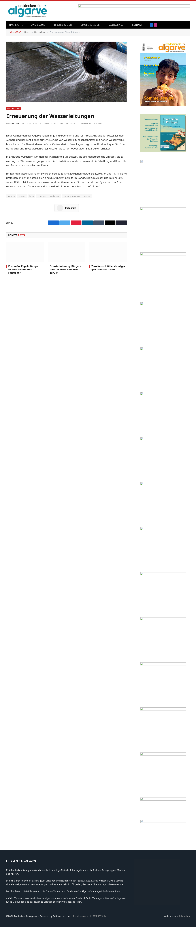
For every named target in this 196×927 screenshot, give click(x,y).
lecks (31, 196)
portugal (42, 196)
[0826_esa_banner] (163, 105)
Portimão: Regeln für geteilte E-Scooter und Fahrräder (23, 270)
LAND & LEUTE (37, 24)
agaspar (14, 123)
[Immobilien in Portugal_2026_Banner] (163, 151)
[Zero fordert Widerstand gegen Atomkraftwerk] (108, 252)
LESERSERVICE (116, 24)
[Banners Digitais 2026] (163, 349)
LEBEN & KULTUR (63, 24)
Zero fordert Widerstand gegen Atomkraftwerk (108, 268)
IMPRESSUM (99, 916)
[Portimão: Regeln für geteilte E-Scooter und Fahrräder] (25, 252)
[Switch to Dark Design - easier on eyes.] (186, 24)
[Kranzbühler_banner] (163, 709)
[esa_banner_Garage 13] (163, 754)
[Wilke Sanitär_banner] (163, 619)
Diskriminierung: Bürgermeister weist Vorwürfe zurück (65, 270)
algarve (11, 196)
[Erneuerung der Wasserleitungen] (66, 72)
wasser (87, 196)
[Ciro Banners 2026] (163, 394)
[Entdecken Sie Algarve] (27, 11)
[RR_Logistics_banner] (163, 574)
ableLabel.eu (183, 916)
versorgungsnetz (72, 196)
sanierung (55, 196)
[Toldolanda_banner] (163, 664)
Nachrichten (16, 24)
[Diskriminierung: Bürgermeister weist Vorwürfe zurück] (66, 252)
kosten (22, 196)
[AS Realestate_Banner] (163, 529)
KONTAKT (137, 24)
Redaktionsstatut (82, 916)
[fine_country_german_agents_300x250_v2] (163, 304)
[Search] (181, 25)
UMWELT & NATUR (90, 24)
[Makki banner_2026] (163, 484)
